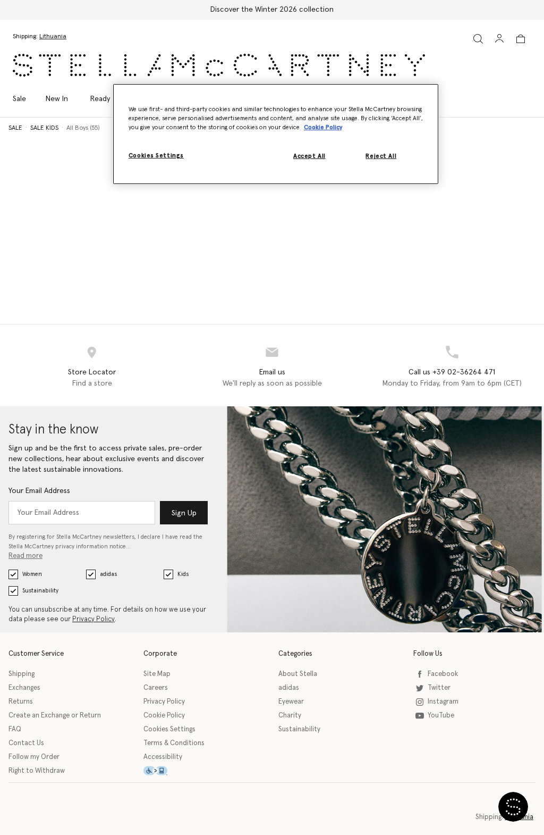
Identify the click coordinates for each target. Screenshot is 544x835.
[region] (276, 134)
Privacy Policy (93, 619)
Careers (155, 687)
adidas (108, 574)
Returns (20, 701)
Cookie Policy (164, 715)
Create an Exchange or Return (54, 715)
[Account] (499, 38)
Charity (289, 715)
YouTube (441, 715)
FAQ (14, 729)
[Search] (478, 38)
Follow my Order (34, 757)
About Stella (297, 674)
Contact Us (26, 743)
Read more (25, 556)
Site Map (157, 674)
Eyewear (291, 701)
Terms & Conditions (174, 743)
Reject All (381, 156)
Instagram (443, 701)
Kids (183, 574)
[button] (513, 807)
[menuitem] (57, 99)
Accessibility (162, 757)
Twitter (439, 687)
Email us (272, 372)
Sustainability (40, 591)
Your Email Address (39, 491)
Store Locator (92, 372)
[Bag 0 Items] (520, 38)
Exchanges (24, 687)
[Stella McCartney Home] (219, 65)
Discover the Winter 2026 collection (272, 9)
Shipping (21, 674)
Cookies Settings (169, 729)
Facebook (443, 674)
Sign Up (184, 513)
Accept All (309, 156)
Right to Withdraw (36, 770)
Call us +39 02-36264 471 (452, 372)
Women (32, 574)
